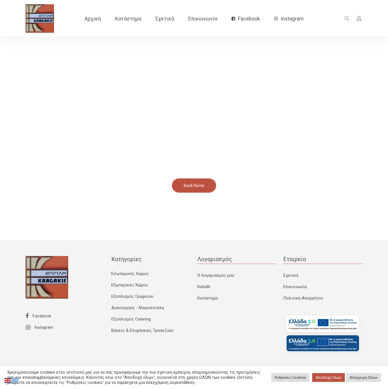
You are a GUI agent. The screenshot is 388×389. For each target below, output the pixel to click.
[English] (8, 380)
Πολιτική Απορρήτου (303, 298)
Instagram (43, 327)
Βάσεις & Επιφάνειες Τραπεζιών (142, 330)
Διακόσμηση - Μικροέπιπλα (137, 307)
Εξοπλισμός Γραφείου (132, 296)
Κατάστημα (207, 298)
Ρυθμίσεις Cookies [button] (290, 377)
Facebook (41, 316)
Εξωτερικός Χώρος (129, 285)
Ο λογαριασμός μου (215, 275)
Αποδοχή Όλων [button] (328, 377)
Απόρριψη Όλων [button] (363, 377)
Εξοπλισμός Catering (131, 319)
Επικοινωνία (295, 286)
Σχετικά (290, 275)
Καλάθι (203, 286)
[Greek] (15, 380)
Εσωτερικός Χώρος (130, 273)
